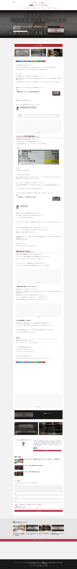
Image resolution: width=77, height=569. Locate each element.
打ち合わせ (25, 31)
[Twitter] (21, 61)
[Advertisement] (38, 16)
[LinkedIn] (39, 61)
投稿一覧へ (47, 450)
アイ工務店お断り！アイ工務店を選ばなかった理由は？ (27, 197)
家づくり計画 (33, 562)
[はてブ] (29, 61)
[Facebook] (18, 61)
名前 (15, 493)
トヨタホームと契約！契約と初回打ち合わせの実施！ (33, 465)
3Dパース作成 (48, 562)
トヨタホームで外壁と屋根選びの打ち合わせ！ (32, 471)
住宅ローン (37, 562)
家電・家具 (53, 562)
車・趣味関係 (43, 562)
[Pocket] (32, 61)
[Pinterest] (43, 61)
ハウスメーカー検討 (26, 562)
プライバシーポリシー (33, 563)
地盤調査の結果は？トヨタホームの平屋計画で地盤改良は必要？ (28, 91)
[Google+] (25, 61)
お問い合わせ (45, 563)
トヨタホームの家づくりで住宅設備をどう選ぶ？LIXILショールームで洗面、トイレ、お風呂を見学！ (42, 459)
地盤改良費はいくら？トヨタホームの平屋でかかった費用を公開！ (58, 534)
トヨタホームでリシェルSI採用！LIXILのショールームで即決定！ (32, 534)
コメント (16, 484)
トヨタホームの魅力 (59, 562)
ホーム (16, 562)
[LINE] (36, 61)
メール (15, 497)
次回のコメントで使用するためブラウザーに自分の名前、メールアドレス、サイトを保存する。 (28, 504)
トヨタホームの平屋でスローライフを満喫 (41, 565)
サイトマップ (40, 563)
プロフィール (20, 562)
